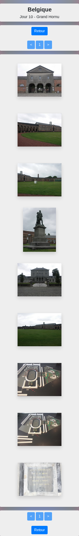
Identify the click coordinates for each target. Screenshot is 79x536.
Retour (39, 31)
